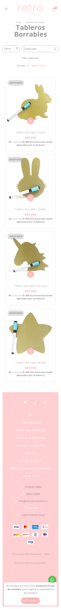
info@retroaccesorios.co (33, 501)
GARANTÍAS (30, 453)
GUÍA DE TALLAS (30, 476)
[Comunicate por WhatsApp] (52, 580)
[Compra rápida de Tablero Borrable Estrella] (30, 351)
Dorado (21, 65)
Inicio (19, 22)
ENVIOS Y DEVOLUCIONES (30, 430)
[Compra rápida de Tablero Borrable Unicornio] (30, 274)
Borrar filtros (39, 65)
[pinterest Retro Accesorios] (45, 402)
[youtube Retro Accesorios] (25, 402)
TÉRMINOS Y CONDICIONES (30, 445)
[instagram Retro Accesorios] (15, 402)
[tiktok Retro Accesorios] (35, 402)
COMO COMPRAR (31, 422)
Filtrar (7, 48)
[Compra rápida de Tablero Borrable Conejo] (30, 120)
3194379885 (33, 494)
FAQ (30, 415)
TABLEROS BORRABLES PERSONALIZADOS (30, 468)
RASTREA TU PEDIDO (30, 461)
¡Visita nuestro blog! (33, 515)
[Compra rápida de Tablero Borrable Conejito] (30, 197)
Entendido (30, 600)
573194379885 (33, 487)
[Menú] (7, 9)
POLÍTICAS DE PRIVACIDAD (30, 438)
